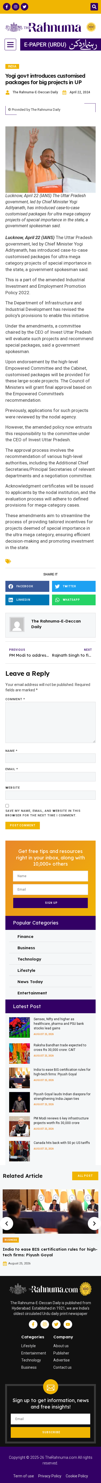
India (12, 66)
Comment (15, 699)
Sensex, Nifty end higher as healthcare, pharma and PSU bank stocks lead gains (59, 1023)
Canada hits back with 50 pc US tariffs (62, 1143)
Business (11, 1240)
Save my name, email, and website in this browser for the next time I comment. (43, 813)
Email (11, 769)
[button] (94, 6)
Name (11, 751)
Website (12, 787)
